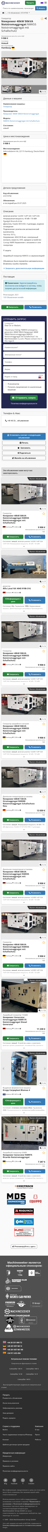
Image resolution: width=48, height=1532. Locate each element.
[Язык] (42, 3)
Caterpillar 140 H (15, 1369)
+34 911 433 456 (14, 1353)
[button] (45, 3)
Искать (41, 8)
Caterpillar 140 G (32, 1369)
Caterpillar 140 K (24, 1379)
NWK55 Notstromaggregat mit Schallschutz (21, 121)
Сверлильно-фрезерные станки (24, 1363)
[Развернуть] (24, 546)
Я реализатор (13, 384)
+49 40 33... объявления (18, 420)
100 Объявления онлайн (13, 297)
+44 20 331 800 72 (14, 1342)
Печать (24, 443)
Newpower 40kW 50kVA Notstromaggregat (21, 114)
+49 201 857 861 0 (14, 1346)
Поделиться (25, 453)
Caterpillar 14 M (16, 1374)
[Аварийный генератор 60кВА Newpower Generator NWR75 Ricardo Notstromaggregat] (24, 1133)
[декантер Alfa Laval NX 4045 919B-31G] (24, 567)
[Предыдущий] (3, 72)
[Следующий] (44, 72)
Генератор (7, 106)
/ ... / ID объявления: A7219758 (16, 13)
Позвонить (37, 307)
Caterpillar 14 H (32, 1374)
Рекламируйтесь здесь (24, 1246)
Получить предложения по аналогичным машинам (24, 388)
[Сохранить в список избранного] (42, 18)
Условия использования (33, 1525)
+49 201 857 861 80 (15, 1349)
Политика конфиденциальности (24, 403)
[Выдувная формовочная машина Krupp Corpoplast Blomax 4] (24, 1068)
